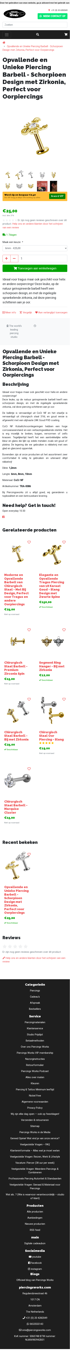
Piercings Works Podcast (35, 1071)
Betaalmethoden (35, 1040)
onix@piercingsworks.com (36, 1330)
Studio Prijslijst (35, 1034)
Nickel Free (35, 1095)
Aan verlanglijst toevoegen (52, 312)
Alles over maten (35, 1077)
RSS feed (35, 1230)
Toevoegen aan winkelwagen (36, 268)
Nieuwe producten (35, 1224)
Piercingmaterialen (35, 1022)
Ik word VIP (57, 196)
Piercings (35, 990)
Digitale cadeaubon (34, 1243)
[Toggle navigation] (6, 35)
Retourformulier (35, 1065)
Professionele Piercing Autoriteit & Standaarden (35, 1178)
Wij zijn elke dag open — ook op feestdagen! (35, 1114)
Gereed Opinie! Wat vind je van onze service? (34, 1138)
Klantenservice (35, 1028)
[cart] (65, 35)
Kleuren (35, 1083)
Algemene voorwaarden (35, 1101)
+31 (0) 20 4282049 (59, 10)
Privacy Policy (35, 1107)
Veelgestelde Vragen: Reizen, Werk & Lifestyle (35, 1156)
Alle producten (35, 1211)
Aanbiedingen (34, 1217)
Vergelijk (27, 312)
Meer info (10, 312)
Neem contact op (54, 16)
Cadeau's (35, 996)
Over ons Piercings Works (35, 1046)
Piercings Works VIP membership (35, 1052)
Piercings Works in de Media (34, 1132)
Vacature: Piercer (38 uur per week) (34, 1162)
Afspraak (35, 1002)
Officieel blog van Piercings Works (35, 1280)
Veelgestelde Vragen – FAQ (35, 1144)
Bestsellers (35, 1009)
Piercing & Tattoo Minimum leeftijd (35, 1089)
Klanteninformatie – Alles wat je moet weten (35, 1150)
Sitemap (34, 1126)
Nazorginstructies (35, 1059)
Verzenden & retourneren (35, 1120)
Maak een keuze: (13, 242)
